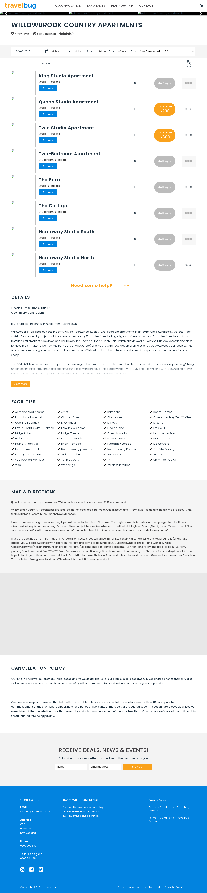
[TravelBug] (20, 6)
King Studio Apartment (66, 76)
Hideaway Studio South (67, 232)
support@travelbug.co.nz (35, 811)
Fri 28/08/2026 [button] (21, 51)
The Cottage (54, 206)
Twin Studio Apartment (66, 128)
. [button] (58, 88)
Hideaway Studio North (66, 258)
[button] (164, 83)
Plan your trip (122, 6)
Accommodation (68, 6)
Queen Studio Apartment (69, 102)
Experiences (96, 6)
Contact (146, 6)
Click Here (126, 285)
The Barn (49, 180)
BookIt (157, 887)
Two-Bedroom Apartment (70, 154)
